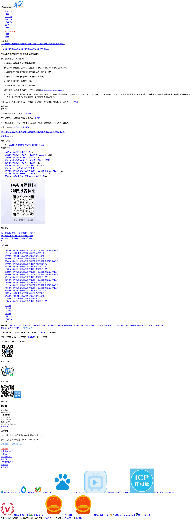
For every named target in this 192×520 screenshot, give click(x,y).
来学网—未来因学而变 (21, 127)
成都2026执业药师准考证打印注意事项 (20, 158)
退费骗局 (4, 449)
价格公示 (4, 454)
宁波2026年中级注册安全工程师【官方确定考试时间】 (26, 301)
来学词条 (4, 465)
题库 (7, 25)
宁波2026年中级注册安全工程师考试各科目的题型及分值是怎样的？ (32, 275)
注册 (7, 37)
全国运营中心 (16, 444)
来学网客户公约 (7, 451)
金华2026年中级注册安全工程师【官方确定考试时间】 (26, 269)
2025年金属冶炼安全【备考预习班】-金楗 (17, 236)
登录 (7, 34)
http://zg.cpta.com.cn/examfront (52, 90)
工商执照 (41, 333)
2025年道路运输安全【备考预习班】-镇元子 (18, 233)
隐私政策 (4, 459)
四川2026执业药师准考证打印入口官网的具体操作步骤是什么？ (30, 160)
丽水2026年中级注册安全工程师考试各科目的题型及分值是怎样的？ (32, 171)
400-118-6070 (10, 31)
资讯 (7, 27)
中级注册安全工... (12, 11)
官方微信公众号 (7, 462)
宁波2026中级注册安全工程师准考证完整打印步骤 (24, 258)
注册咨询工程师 (58, 44)
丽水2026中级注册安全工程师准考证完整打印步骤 (24, 176)
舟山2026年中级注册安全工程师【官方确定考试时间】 (26, 267)
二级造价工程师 (37, 44)
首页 (7, 14)
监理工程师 (48, 44)
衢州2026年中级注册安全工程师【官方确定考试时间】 (26, 291)
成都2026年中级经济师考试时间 (17, 152)
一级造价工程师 (25, 44)
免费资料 (8, 22)
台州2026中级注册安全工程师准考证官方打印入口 (24, 299)
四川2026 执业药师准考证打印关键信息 (20, 168)
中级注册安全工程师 (41, 49)
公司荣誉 (4, 467)
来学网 (75, 102)
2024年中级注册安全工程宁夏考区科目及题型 (26, 145)
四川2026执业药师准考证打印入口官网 (20, 163)
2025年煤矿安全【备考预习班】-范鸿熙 (16, 238)
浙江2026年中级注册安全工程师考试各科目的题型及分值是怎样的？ (32, 250)
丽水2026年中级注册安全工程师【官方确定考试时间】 (26, 174)
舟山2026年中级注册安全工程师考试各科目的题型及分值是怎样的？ (32, 285)
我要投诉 (4, 426)
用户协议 (79, 518)
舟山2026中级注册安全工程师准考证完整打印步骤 (24, 253)
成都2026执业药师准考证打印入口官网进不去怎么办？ (26, 155)
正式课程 (8, 17)
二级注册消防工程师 (25, 49)
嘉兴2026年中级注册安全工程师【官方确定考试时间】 (26, 283)
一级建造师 (5, 44)
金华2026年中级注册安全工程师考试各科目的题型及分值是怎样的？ (32, 280)
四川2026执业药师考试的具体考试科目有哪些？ (24, 166)
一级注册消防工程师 (9, 49)
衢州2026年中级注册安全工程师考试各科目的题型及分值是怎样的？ (32, 288)
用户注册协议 (6, 457)
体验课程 (8, 19)
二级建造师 (14, 44)
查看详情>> (48, 518)
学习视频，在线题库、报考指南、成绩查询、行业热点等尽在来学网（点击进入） (33, 132)
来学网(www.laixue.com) (10, 136)
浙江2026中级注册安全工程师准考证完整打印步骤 (24, 296)
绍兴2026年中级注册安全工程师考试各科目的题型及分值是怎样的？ (32, 272)
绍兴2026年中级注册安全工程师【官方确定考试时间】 (26, 277)
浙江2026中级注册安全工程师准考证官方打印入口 (24, 293)
